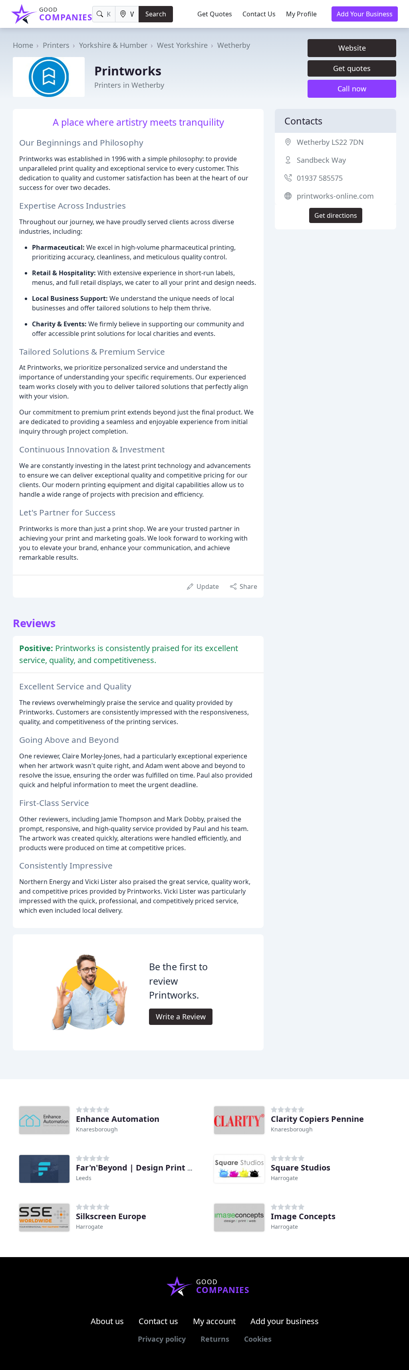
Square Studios (300, 1167)
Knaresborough (97, 1129)
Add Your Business (365, 14)
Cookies (258, 1339)
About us (107, 1321)
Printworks (127, 70)
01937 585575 (320, 178)
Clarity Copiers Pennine (317, 1118)
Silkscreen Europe (111, 1216)
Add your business (284, 1321)
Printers (56, 45)
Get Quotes (214, 14)
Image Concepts (303, 1216)
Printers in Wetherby (129, 85)
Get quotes (352, 68)
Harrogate (284, 1178)
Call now (352, 88)
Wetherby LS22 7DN (330, 142)
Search (155, 14)
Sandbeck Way (321, 160)
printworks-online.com (335, 196)
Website (352, 48)
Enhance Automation (117, 1118)
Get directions (335, 215)
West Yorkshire (182, 45)
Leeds (83, 1178)
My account (214, 1321)
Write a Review (181, 1016)
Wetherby (233, 45)
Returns (215, 1339)
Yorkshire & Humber (113, 45)
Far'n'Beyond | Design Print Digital (145, 1167)
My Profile (301, 14)
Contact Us (259, 14)
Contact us (158, 1321)
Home (23, 45)
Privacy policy (162, 1339)
